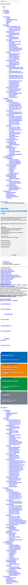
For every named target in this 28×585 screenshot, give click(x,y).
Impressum (15, 300)
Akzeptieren (3, 299)
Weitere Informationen (5, 300)
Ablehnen (8, 299)
